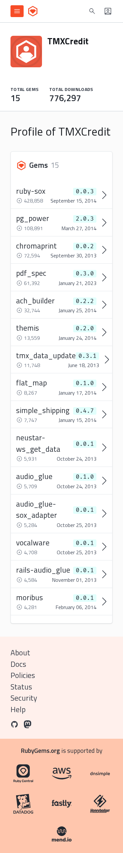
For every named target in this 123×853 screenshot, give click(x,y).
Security (23, 698)
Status (21, 686)
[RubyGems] (33, 11)
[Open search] (92, 11)
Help (18, 709)
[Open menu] (17, 11)
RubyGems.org (40, 750)
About (20, 652)
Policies (22, 675)
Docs (18, 664)
